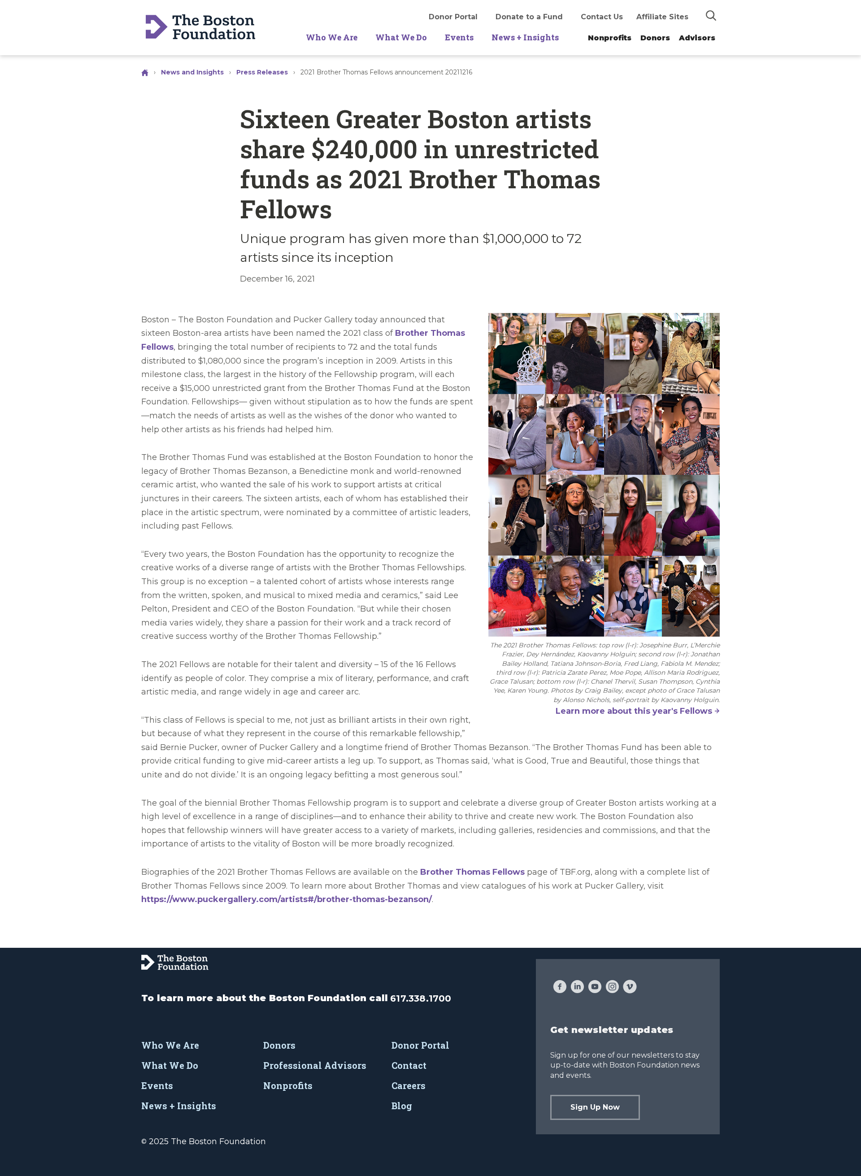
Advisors (697, 38)
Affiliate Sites (662, 17)
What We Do (401, 37)
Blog (401, 1105)
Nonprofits (609, 38)
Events (459, 37)
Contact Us (602, 17)
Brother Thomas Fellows (472, 872)
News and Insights (192, 72)
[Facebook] (560, 988)
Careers (408, 1085)
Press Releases (262, 72)
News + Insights (525, 37)
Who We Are (331, 37)
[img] (711, 15)
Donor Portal (453, 17)
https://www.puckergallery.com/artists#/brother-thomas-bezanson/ (286, 899)
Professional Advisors (314, 1065)
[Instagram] (612, 988)
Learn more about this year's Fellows (634, 711)
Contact (408, 1065)
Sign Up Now (595, 1107)
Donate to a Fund (529, 17)
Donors (655, 38)
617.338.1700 (420, 998)
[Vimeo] (630, 988)
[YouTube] (595, 988)
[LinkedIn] (577, 988)
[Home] (145, 72)
